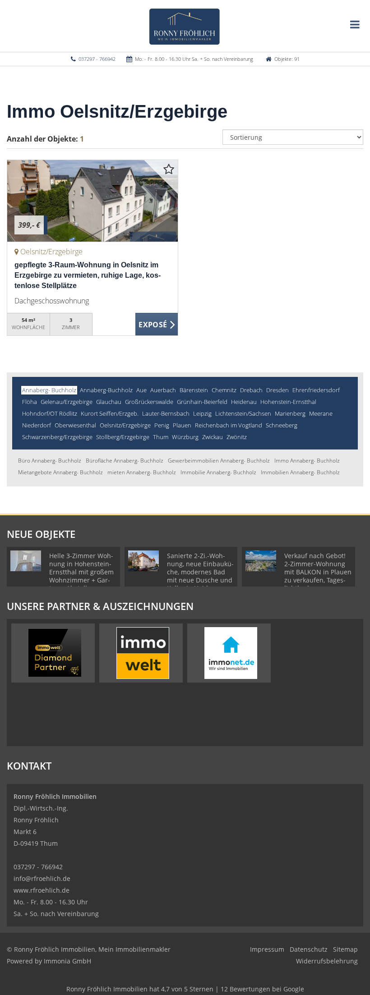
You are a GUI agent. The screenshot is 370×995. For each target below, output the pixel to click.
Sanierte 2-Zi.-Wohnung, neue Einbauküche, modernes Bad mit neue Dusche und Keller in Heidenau (200, 571)
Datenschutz (309, 949)
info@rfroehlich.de (42, 878)
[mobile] (355, 24)
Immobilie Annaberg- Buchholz (218, 472)
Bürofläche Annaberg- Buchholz (124, 460)
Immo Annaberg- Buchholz (307, 460)
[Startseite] (185, 26)
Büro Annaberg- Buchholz (49, 460)
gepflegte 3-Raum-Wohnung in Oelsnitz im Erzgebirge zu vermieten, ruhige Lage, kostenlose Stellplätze (87, 275)
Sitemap (345, 949)
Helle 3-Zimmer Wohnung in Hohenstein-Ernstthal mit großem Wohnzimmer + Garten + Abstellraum (81, 571)
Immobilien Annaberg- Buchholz (300, 472)
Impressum (267, 949)
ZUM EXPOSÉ (157, 324)
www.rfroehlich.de (41, 890)
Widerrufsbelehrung (327, 961)
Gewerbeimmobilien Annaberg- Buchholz (219, 460)
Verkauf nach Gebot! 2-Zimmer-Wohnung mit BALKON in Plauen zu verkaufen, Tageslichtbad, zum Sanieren (318, 576)
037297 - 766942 (97, 58)
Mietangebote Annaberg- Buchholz (60, 472)
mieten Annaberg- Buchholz (141, 472)
